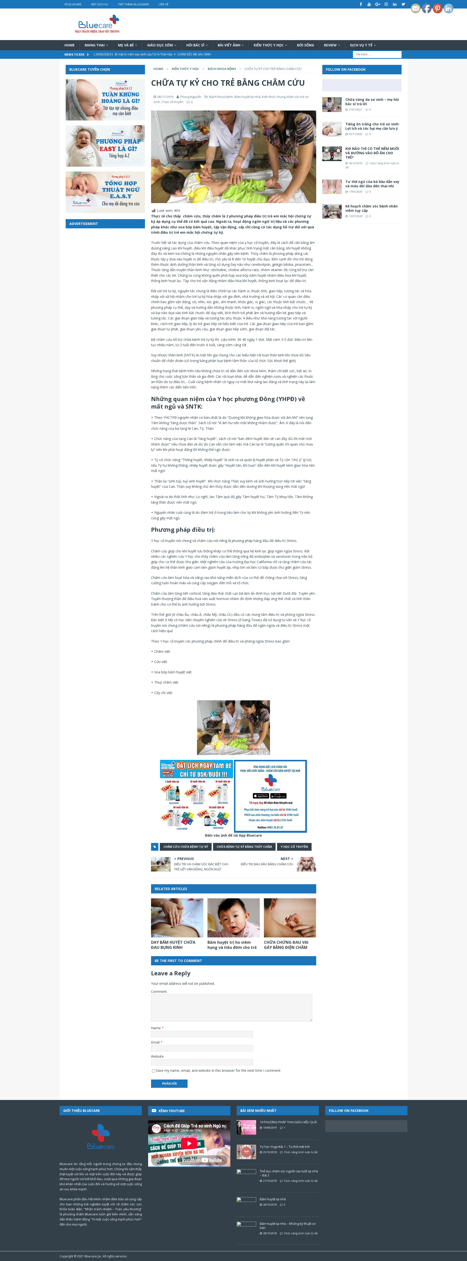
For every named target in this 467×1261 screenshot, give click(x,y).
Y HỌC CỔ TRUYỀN (294, 847)
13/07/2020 (355, 216)
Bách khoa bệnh (221, 96)
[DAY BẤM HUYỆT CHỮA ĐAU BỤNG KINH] (177, 917)
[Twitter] (403, 4)
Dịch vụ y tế (361, 45)
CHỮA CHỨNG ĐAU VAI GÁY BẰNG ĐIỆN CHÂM (286, 945)
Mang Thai (95, 45)
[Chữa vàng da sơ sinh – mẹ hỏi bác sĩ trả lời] (332, 104)
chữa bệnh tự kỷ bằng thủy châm (244, 847)
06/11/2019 (165, 96)
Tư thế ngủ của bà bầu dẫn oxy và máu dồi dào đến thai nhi (372, 183)
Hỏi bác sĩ (195, 45)
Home (69, 45)
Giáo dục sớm (160, 45)
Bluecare (91, 1256)
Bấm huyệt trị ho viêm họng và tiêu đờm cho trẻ (232, 945)
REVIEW (330, 45)
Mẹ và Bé (126, 45)
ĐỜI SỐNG (305, 45)
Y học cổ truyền (172, 102)
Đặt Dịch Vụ (99, 4)
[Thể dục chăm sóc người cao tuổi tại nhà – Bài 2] (246, 1176)
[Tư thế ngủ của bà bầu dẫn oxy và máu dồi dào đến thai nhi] (332, 187)
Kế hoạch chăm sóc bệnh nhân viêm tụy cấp (371, 208)
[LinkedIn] (395, 4)
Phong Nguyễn (190, 96)
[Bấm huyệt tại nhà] (246, 1204)
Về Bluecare (72, 4)
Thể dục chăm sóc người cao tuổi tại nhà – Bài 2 (289, 1173)
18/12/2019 (355, 163)
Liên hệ (163, 4)
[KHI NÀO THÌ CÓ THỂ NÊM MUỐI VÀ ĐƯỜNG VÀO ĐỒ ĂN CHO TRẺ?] (332, 153)
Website (157, 1056)
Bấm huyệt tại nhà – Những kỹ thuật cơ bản (287, 1225)
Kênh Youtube (172, 1110)
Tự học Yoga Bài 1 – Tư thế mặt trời (285, 1146)
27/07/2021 (355, 109)
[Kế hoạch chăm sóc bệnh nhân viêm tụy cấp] (332, 211)
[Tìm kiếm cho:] (377, 54)
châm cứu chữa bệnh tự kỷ (185, 847)
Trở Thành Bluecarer (133, 4)
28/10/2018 (270, 1204)
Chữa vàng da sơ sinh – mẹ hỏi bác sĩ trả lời (372, 101)
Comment (159, 991)
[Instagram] (386, 4)
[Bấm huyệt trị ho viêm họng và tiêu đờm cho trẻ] (233, 917)
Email (156, 1042)
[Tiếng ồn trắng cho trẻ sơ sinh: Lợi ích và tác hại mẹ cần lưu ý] (332, 129)
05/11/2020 (355, 134)
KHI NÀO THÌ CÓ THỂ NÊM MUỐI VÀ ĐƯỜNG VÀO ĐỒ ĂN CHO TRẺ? (372, 153)
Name (156, 1028)
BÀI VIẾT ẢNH (229, 45)
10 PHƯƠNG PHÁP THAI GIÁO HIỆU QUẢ (288, 1122)
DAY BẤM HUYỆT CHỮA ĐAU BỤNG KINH (173, 945)
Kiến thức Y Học (269, 45)
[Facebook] (361, 4)
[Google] (378, 4)
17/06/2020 (355, 191)
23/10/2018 (270, 1152)
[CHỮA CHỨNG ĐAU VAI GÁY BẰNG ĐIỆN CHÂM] (290, 917)
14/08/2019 (270, 1127)
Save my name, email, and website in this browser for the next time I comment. (218, 1070)
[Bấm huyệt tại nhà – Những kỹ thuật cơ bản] (246, 1229)
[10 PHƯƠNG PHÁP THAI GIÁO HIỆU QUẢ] (246, 1127)
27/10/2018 (270, 1181)
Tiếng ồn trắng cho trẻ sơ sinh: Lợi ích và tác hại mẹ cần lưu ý (372, 126)
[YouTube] (369, 4)
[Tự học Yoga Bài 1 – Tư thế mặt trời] (246, 1152)
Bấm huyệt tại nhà (247, 96)
